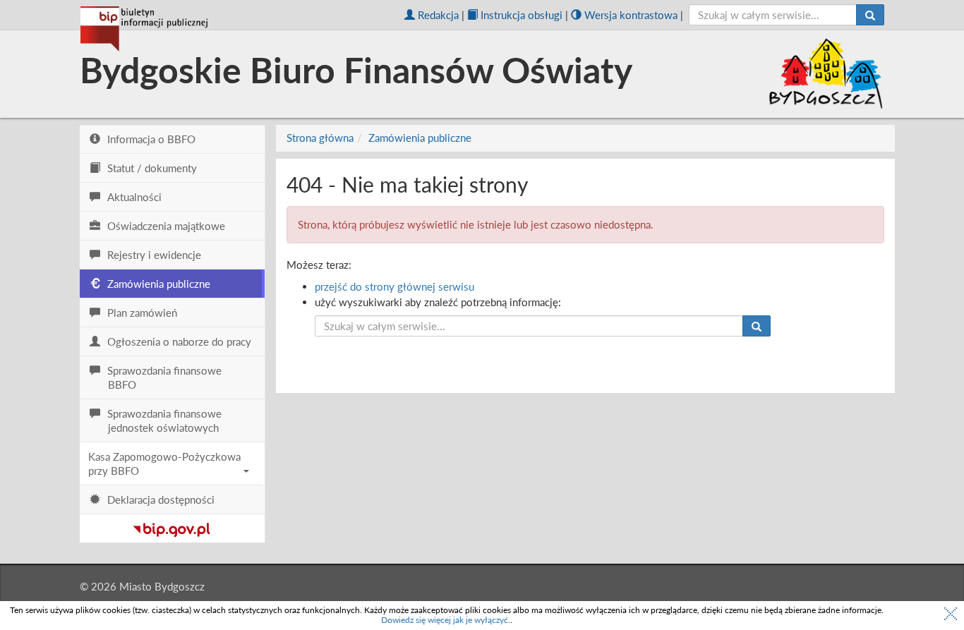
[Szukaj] (870, 14)
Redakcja (438, 14)
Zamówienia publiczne (419, 137)
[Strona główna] (143, 29)
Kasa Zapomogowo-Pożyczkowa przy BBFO (164, 463)
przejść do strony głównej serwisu (394, 286)
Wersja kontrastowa (630, 14)
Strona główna (320, 137)
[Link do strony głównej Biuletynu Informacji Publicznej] (171, 527)
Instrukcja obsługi (521, 14)
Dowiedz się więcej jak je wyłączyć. (445, 619)
